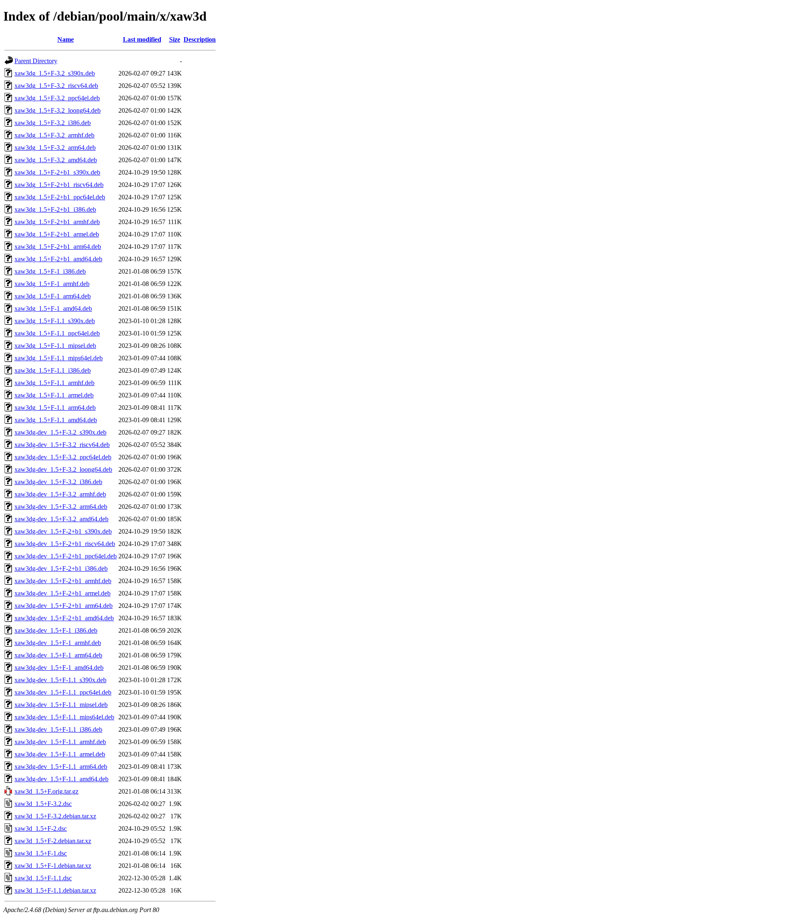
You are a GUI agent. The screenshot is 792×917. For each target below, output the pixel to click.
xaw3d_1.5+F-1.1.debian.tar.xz (55, 890)
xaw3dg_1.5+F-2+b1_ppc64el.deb (59, 197)
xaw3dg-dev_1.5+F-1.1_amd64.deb (61, 778)
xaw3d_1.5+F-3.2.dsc (43, 803)
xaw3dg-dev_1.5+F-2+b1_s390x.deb (63, 531)
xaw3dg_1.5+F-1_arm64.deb (52, 296)
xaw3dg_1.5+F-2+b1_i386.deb (55, 209)
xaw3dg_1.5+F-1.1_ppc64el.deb (57, 333)
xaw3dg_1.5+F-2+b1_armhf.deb (57, 221)
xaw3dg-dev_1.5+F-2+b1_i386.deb (61, 568)
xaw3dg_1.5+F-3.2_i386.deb (52, 122)
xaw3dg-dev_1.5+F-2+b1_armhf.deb (62, 580)
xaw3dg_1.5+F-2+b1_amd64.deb (58, 258)
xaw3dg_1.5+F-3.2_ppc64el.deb (57, 98)
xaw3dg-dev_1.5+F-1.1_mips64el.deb (64, 717)
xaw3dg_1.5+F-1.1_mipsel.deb (55, 345)
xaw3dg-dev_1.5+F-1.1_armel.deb (59, 754)
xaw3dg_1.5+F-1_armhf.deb (52, 283)
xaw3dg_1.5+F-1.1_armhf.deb (54, 382)
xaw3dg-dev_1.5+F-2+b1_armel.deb (62, 593)
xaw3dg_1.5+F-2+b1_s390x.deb (57, 172)
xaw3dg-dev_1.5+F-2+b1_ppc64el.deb (65, 556)
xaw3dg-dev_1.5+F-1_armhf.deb (57, 642)
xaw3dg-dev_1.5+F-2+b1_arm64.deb (63, 605)
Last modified (142, 39)
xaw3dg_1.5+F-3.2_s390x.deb (54, 73)
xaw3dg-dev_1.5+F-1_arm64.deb (58, 655)
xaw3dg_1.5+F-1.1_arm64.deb (55, 407)
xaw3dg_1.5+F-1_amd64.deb (53, 308)
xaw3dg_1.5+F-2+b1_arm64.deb (57, 246)
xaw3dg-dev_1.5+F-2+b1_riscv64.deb (64, 543)
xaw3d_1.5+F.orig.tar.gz (46, 791)
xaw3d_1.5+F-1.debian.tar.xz (52, 865)
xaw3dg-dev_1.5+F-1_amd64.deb (59, 667)
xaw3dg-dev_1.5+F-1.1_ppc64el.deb (62, 692)
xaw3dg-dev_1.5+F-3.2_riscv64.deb (62, 444)
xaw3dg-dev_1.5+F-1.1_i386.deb (58, 729)
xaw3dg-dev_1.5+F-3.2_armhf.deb (60, 494)
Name (65, 39)
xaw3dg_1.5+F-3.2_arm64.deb (55, 147)
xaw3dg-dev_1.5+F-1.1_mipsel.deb (61, 704)
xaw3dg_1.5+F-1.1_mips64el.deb (58, 358)
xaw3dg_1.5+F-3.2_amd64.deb (55, 159)
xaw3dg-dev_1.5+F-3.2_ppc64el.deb (62, 457)
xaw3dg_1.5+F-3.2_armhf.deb (54, 135)
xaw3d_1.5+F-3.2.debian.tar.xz (55, 816)
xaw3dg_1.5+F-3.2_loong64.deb (57, 110)
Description (200, 39)
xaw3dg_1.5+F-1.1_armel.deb (54, 395)
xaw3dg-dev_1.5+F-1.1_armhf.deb (60, 741)
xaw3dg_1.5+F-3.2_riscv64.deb (56, 85)
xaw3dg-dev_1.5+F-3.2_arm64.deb (60, 506)
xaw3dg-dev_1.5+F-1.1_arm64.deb (60, 766)
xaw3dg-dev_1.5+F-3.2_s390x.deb (60, 432)
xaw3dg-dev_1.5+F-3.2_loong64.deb (63, 469)
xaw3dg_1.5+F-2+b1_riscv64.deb (59, 184)
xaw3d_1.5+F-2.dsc (40, 828)
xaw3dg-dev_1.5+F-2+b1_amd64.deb (64, 618)
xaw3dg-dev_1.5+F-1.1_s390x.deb (60, 679)
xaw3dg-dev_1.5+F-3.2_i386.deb (58, 481)
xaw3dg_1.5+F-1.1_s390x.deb (54, 320)
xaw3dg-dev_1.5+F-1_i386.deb (55, 630)
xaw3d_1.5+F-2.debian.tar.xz (52, 840)
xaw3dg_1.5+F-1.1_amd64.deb (55, 419)
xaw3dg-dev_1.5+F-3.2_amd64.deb (61, 518)
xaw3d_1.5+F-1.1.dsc (43, 878)
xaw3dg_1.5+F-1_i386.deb (50, 271)
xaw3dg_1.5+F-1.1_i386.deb (52, 370)
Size (174, 39)
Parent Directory (35, 60)
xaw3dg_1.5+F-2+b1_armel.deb (56, 234)
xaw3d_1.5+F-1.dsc (40, 853)
